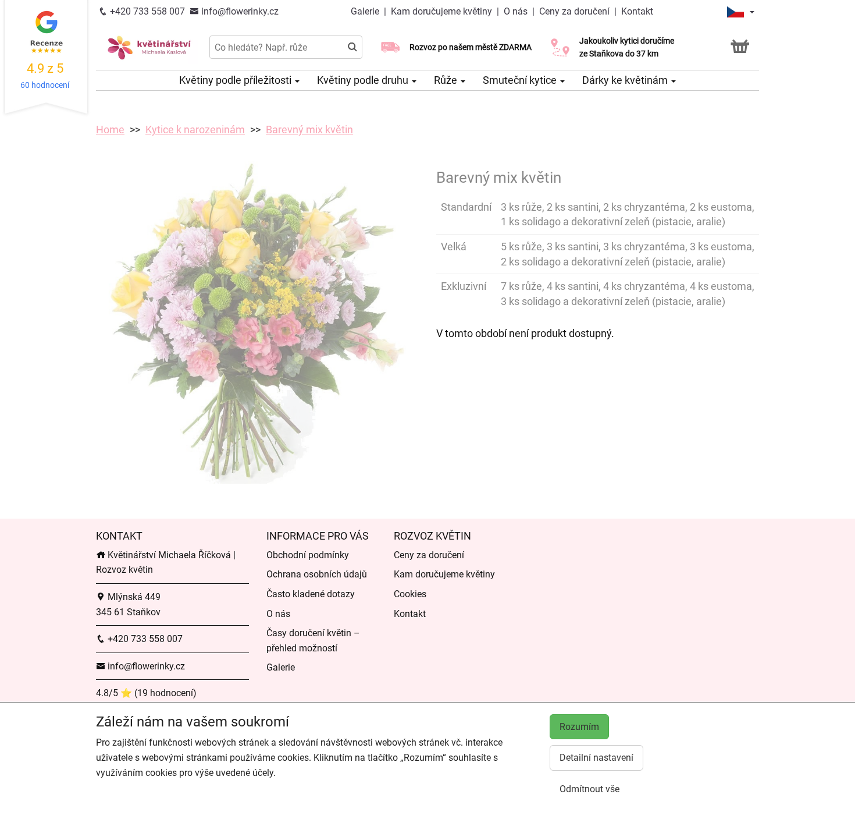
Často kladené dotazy (310, 594)
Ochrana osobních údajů (316, 574)
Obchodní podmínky (307, 555)
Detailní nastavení (596, 757)
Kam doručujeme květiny (442, 11)
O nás (516, 11)
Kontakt (637, 11)
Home (110, 129)
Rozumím (579, 726)
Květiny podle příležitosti (236, 80)
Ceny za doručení (574, 11)
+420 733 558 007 (146, 11)
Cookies (410, 594)
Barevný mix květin (309, 129)
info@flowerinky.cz (239, 11)
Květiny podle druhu (364, 80)
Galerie (366, 11)
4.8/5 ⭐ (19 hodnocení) (146, 693)
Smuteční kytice (521, 80)
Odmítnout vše (589, 789)
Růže (446, 80)
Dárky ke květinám (626, 80)
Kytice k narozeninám (195, 129)
